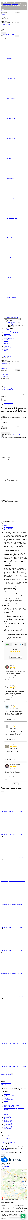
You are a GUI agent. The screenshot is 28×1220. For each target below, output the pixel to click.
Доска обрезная (8, 1127)
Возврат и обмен (8, 1099)
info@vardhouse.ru (5, 1151)
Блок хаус (6, 1130)
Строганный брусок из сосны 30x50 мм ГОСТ (13, 881)
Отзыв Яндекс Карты (10, 679)
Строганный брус (8, 1123)
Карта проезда (4, 1149)
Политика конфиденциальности (12, 1105)
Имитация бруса (8, 1121)
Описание (6, 525)
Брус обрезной (7, 1128)
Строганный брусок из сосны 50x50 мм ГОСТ (13, 996)
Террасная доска (8, 1116)
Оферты (3, 1210)
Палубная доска (8, 1117)
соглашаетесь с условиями (10, 4)
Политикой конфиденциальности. (10, 1212)
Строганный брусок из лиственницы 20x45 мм (13, 1020)
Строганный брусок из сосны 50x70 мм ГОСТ (13, 973)
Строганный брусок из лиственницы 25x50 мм (13, 1043)
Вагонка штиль (8, 1120)
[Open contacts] (23, 1216)
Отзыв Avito (7, 699)
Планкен (6, 1114)
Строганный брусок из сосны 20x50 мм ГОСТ (13, 834)
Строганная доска (8, 1124)
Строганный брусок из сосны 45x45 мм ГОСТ (13, 950)
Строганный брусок (9, 1126)
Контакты (6, 336)
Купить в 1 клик (5, 432)
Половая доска (8, 1119)
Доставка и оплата (9, 528)
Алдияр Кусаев (14, 725)
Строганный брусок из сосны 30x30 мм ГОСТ (13, 857)
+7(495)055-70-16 (15, 434)
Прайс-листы (7, 335)
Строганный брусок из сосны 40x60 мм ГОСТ (13, 927)
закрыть (3, 1218)
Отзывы (6, 341)
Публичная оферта (9, 1106)
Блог (5, 1102)
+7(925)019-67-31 (12, 322)
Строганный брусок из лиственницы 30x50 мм (13, 1066)
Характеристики (8, 527)
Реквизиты (6, 339)
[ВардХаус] (4, 1084)
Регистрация (10, 331)
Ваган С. (12, 745)
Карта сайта (7, 1103)
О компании (7, 334)
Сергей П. (12, 705)
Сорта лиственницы (9, 1095)
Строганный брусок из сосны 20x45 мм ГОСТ (13, 811)
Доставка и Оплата (9, 338)
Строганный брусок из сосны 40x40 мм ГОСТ (13, 904)
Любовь (12, 665)
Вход (8, 329)
